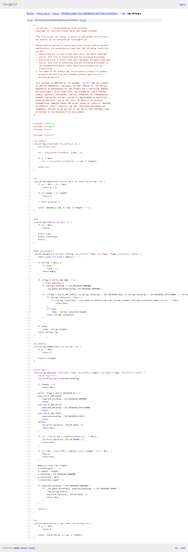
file (83, 20)
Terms (32, 547)
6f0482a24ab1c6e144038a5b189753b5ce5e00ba (89, 13)
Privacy (24, 547)
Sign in (182, 4)
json (183, 547)
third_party (43, 13)
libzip (55, 13)
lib (123, 13)
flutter (30, 13)
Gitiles (16, 547)
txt (176, 547)
